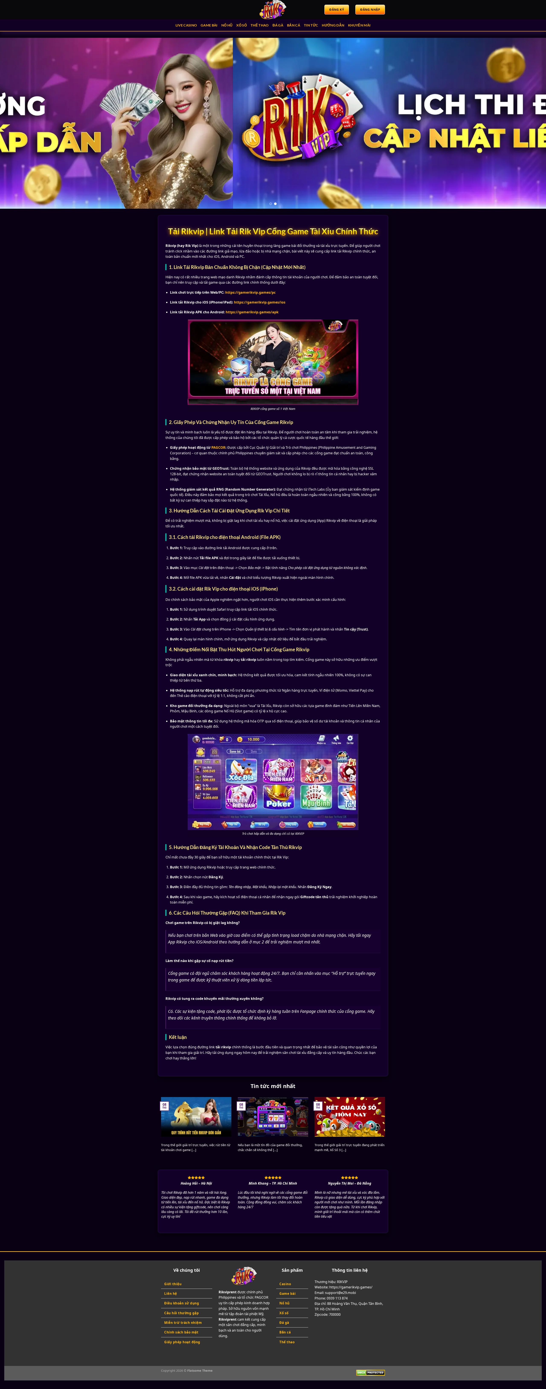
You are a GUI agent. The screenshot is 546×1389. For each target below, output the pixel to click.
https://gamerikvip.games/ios (259, 302)
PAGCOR (218, 447)
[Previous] (16, 123)
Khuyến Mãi (359, 25)
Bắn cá (293, 25)
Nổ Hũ (227, 25)
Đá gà (278, 25)
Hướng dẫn (333, 25)
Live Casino (186, 25)
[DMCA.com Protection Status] (370, 1372)
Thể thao (260, 25)
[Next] (530, 123)
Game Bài (209, 25)
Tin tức (311, 25)
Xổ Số (241, 25)
